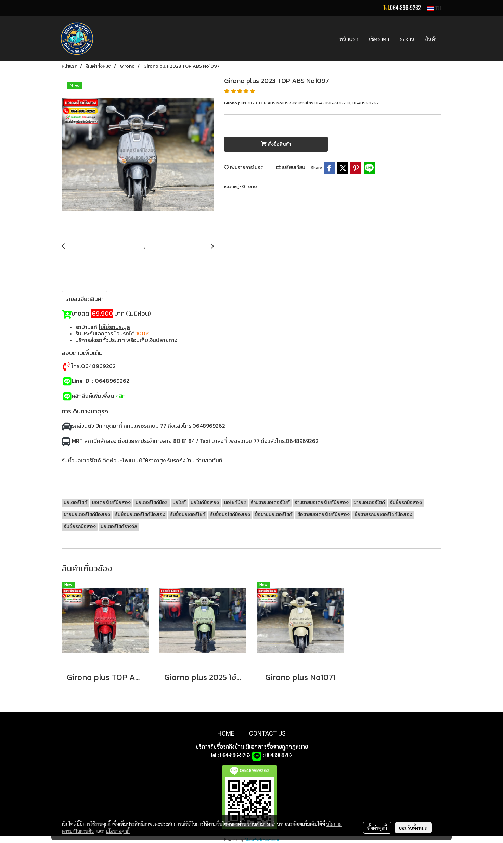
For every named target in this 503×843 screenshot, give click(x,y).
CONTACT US (267, 733)
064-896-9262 (405, 7)
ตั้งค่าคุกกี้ (377, 828)
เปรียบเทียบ (293, 167)
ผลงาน (407, 38)
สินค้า (431, 38)
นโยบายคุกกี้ (118, 831)
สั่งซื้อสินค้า (279, 144)
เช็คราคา (379, 38)
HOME (225, 733)
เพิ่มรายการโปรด (246, 167)
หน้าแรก (348, 38)
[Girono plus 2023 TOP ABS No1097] (138, 155)
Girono (249, 186)
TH (437, 8)
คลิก (120, 395)
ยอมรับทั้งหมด (413, 828)
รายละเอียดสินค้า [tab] (84, 299)
